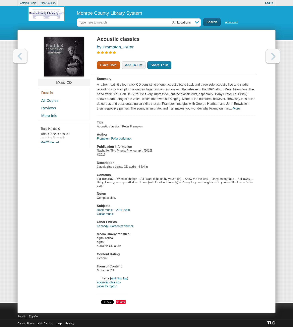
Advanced (231, 22)
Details (47, 93)
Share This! (159, 65)
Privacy (69, 323)
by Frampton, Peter (115, 47)
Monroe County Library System (109, 13)
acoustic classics (109, 282)
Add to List (133, 65)
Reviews (48, 108)
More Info (49, 116)
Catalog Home (28, 2)
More (236, 108)
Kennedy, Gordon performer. (115, 226)
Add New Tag (119, 278)
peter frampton (107, 286)
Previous (20, 56)
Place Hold (108, 65)
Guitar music (105, 213)
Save (122, 301)
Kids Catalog (47, 2)
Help (59, 323)
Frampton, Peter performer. (114, 138)
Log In (269, 2)
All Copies (50, 100)
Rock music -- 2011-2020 (113, 209)
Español (33, 316)
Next (273, 56)
